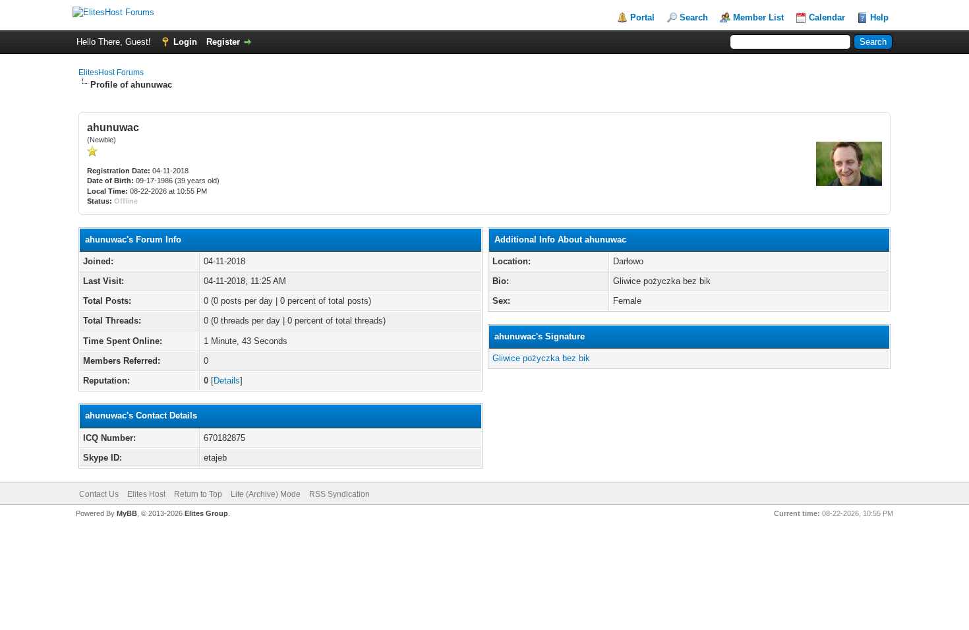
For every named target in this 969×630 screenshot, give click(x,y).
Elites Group (206, 513)
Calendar (827, 17)
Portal (642, 17)
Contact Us (99, 494)
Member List (758, 17)
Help (879, 17)
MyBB (127, 513)
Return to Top (198, 494)
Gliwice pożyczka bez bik (541, 358)
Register (223, 42)
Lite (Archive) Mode (266, 494)
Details (227, 381)
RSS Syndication (339, 494)
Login (185, 42)
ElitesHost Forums (111, 72)
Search (694, 17)
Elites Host (146, 494)
